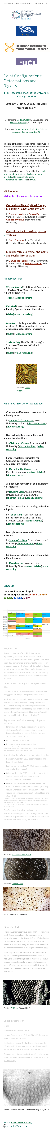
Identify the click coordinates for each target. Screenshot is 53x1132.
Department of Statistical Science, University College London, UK (30, 130)
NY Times (14, 1008)
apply (20, 813)
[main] (26, 86)
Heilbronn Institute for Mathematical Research (20, 178)
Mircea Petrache (18, 122)
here (5, 687)
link (8, 694)
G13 (30, 1035)
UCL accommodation (26, 730)
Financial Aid (12, 672)
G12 (25, 1035)
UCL (33, 179)
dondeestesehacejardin (21, 854)
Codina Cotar (23, 119)
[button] (5, 1127)
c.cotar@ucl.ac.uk (21, 1122)
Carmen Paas (17, 884)
